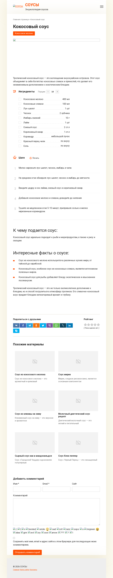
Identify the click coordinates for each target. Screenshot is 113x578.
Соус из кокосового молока (30, 374)
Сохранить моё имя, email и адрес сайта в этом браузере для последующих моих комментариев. (54, 543)
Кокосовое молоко (24, 33)
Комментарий (20, 495)
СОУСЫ (32, 4)
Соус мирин (64, 374)
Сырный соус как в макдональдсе (33, 456)
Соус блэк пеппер (67, 456)
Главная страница (21, 19)
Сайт (74, 483)
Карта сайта (24, 570)
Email (46, 483)
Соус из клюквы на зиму (28, 414)
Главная (16, 570)
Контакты (33, 570)
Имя (16, 483)
